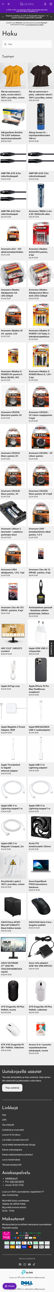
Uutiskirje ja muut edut (13, 1129)
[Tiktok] (34, 1264)
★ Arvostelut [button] (51, 648)
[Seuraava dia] (51, 17)
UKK (4, 1119)
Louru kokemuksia (11, 1159)
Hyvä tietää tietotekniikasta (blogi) (19, 1144)
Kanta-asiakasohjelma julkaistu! (17, 1154)
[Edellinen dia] (3, 17)
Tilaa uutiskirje (12, 1087)
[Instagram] (24, 1264)
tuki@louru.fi (11, 1178)
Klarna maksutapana (12, 1149)
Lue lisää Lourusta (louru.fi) (15, 1139)
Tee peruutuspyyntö (11, 1164)
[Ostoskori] (51, 4)
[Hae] (9, 4)
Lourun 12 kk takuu (11, 1134)
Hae (4, 1114)
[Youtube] (29, 1264)
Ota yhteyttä (8, 1124)
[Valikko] (3, 4)
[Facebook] (20, 1264)
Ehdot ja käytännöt (27, 1258)
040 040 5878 (17, 1181)
